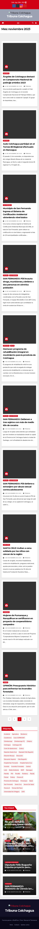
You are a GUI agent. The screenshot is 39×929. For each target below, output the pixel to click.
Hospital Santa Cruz (26, 763)
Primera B (20, 777)
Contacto (16, 925)
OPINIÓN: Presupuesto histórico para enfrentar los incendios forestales (19, 688)
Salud (12, 345)
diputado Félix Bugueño (26, 752)
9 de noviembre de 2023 (13, 361)
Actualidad (8, 819)
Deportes (6, 73)
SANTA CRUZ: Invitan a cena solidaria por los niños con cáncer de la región (17, 551)
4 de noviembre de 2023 (13, 557)
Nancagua (6, 345)
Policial (6, 275)
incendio (6, 766)
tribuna (28, 86)
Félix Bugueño (22, 759)
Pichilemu (25, 773)
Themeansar (33, 920)
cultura (21, 748)
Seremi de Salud (29, 784)
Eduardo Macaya (9, 755)
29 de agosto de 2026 (14, 827)
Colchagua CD (17, 745)
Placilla (32, 773)
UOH (23, 791)
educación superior (10, 759)
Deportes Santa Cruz (10, 752)
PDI (12, 773)
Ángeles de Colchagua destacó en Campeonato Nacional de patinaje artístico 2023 (19, 79)
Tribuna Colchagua (19, 16)
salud (31, 781)
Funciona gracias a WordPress (10, 920)
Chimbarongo (8, 741)
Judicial (28, 766)
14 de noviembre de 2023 (13, 86)
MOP (22, 770)
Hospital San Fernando (11, 763)
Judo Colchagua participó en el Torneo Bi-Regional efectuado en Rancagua (19, 147)
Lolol (5, 770)
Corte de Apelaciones (10, 748)
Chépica (29, 741)
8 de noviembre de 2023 (13, 493)
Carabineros (7, 737)
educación (19, 755)
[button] (33, 23)
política (12, 777)
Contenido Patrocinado (11, 862)
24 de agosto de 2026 (14, 870)
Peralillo (17, 773)
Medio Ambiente (14, 770)
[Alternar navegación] (18, 23)
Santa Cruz (6, 544)
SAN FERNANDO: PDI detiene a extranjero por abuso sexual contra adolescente (18, 486)
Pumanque (6, 612)
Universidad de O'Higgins (11, 791)
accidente (7, 734)
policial (6, 777)
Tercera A (7, 788)
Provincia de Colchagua (11, 781)
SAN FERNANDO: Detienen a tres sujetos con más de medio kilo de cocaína (18, 422)
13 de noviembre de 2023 (13, 221)
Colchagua (7, 745)
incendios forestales (17, 766)
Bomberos (24, 734)
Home (11, 925)
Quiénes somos (25, 925)
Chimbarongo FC (19, 741)
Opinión (6, 682)
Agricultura (15, 734)
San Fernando (7, 205)
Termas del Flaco (17, 788)
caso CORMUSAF (19, 737)
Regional (7, 840)
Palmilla (6, 773)
